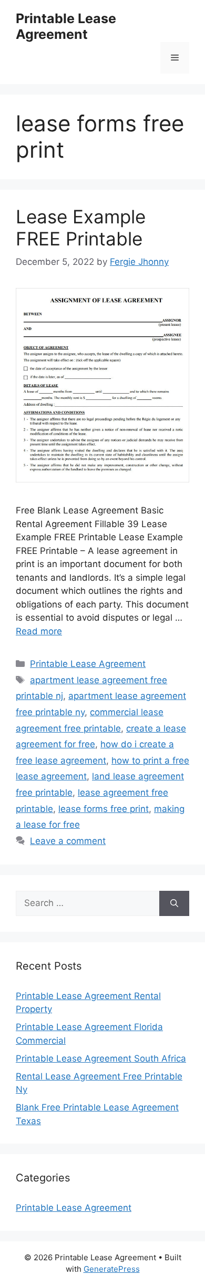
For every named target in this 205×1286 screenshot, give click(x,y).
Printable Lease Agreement (66, 26)
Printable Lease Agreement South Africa (101, 1058)
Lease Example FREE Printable (81, 227)
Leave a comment (68, 841)
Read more (39, 631)
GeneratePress (112, 1269)
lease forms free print (103, 809)
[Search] (174, 903)
